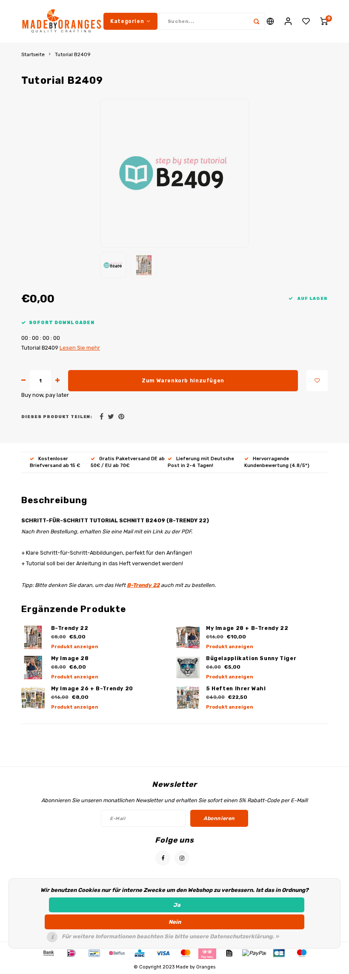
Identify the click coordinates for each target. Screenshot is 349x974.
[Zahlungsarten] (48, 953)
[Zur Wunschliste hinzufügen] (317, 380)
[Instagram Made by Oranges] (181, 858)
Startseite (33, 54)
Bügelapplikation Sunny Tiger (251, 658)
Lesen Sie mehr (80, 348)
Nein (175, 922)
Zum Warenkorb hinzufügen (183, 380)
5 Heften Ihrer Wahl (236, 688)
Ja (176, 905)
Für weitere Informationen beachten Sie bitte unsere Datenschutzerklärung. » (170, 936)
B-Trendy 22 (143, 585)
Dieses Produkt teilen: (56, 416)
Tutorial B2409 (73, 54)
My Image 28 (70, 658)
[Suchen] (256, 21)
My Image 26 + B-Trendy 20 (92, 688)
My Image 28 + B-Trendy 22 (247, 628)
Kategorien (127, 21)
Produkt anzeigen (74, 646)
